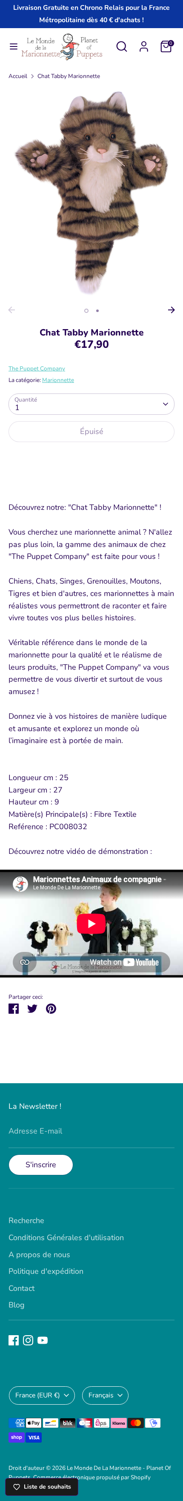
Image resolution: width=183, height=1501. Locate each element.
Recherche (26, 1220)
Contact (21, 1288)
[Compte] (143, 44)
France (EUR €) (37, 1395)
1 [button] (86, 311)
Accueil (18, 76)
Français (101, 1395)
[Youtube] (42, 1340)
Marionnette (58, 380)
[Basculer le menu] (10, 46)
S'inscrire (41, 1165)
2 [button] (97, 310)
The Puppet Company (37, 368)
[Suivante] (171, 310)
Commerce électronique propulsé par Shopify (92, 1477)
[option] (91, 194)
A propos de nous (39, 1254)
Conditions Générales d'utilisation (66, 1237)
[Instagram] (28, 1340)
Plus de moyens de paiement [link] (91, 480)
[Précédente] (11, 310)
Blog (17, 1305)
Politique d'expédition (46, 1271)
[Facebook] (14, 1340)
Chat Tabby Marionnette (68, 76)
